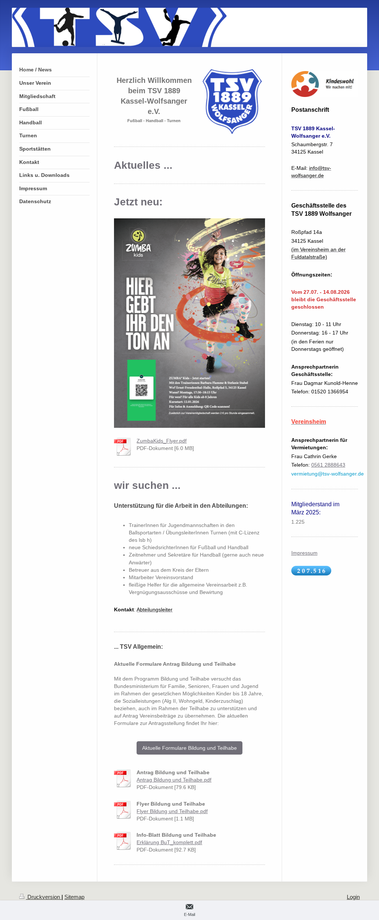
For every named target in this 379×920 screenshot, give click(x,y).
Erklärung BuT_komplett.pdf (169, 842)
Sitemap (74, 897)
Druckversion (43, 897)
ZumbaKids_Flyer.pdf (162, 441)
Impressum (304, 553)
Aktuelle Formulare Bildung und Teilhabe (189, 748)
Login (353, 897)
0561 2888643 (328, 465)
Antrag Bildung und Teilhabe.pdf (174, 780)
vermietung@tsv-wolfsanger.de (327, 474)
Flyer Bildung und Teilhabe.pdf (172, 811)
